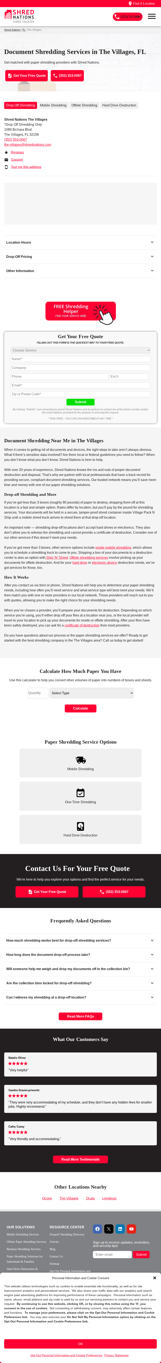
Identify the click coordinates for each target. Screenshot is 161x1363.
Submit (80, 402)
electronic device (104, 562)
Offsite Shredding (84, 105)
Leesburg (109, 1198)
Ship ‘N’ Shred (56, 557)
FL (23, 29)
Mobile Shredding (53, 105)
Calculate (80, 708)
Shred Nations (12, 29)
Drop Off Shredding (20, 105)
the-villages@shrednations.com (27, 144)
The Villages (69, 1198)
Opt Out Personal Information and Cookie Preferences (66, 1355)
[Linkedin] (120, 1229)
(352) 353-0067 (15, 139)
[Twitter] (108, 1229)
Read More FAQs (80, 1016)
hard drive (79, 562)
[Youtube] (131, 1229)
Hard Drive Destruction (119, 105)
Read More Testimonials (80, 1159)
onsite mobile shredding (113, 547)
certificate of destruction (82, 625)
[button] (155, 1278)
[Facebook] (97, 1229)
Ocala (90, 1198)
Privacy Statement (116, 1355)
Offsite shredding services (89, 557)
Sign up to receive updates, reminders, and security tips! (121, 1244)
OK (80, 1344)
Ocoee (47, 1198)
